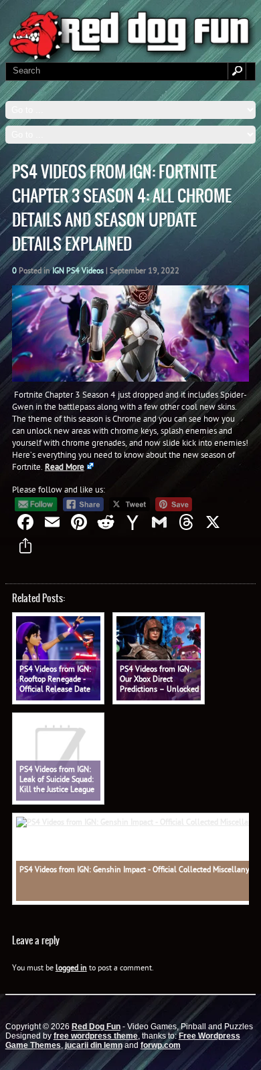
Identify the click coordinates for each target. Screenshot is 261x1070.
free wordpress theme (96, 1036)
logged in (71, 967)
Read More (64, 466)
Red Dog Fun (96, 1026)
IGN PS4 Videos (78, 270)
